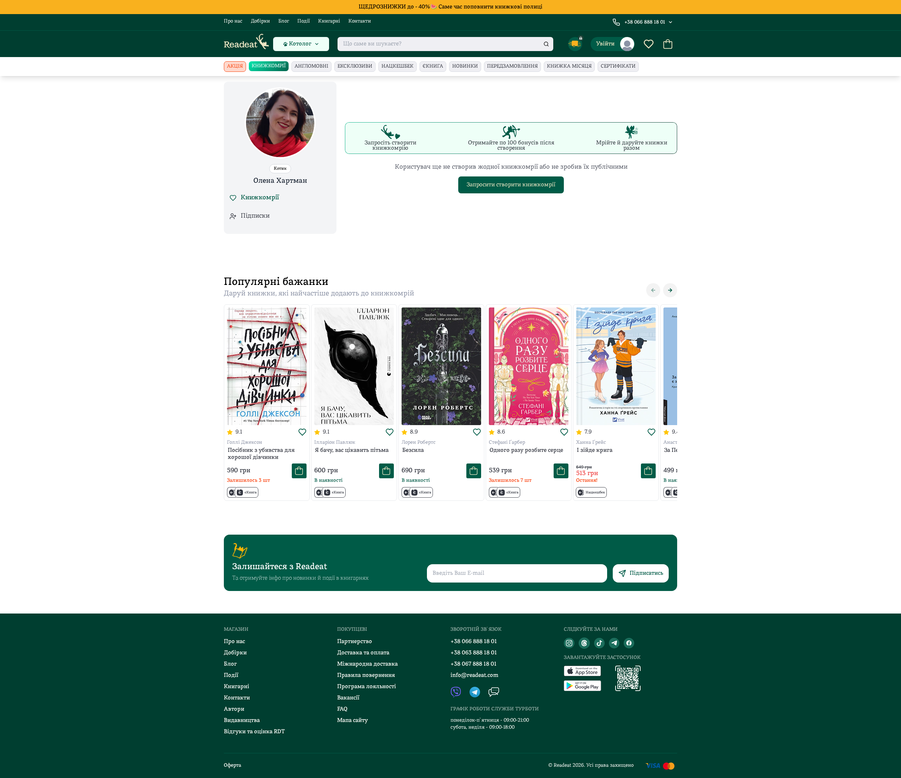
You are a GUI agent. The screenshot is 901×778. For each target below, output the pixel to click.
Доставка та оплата (363, 653)
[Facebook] (629, 643)
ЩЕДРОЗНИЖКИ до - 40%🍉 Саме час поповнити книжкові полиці (450, 7)
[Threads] (584, 643)
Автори (234, 709)
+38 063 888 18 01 (473, 653)
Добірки (260, 21)
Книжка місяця (569, 66)
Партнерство (354, 642)
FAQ (342, 709)
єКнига (433, 66)
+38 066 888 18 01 (644, 22)
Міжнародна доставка (367, 664)
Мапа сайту (352, 720)
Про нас (233, 21)
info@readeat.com (474, 675)
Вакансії (348, 698)
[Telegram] (614, 643)
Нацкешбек (398, 66)
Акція (235, 66)
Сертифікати (618, 66)
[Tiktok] (599, 643)
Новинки (465, 66)
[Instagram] (569, 643)
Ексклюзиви (355, 66)
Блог (283, 21)
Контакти (359, 21)
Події (303, 21)
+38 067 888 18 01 (473, 664)
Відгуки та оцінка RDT (254, 732)
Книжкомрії (269, 66)
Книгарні (329, 21)
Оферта (232, 765)
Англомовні (311, 66)
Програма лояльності (366, 687)
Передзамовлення (512, 66)
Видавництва (242, 720)
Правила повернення (366, 675)
